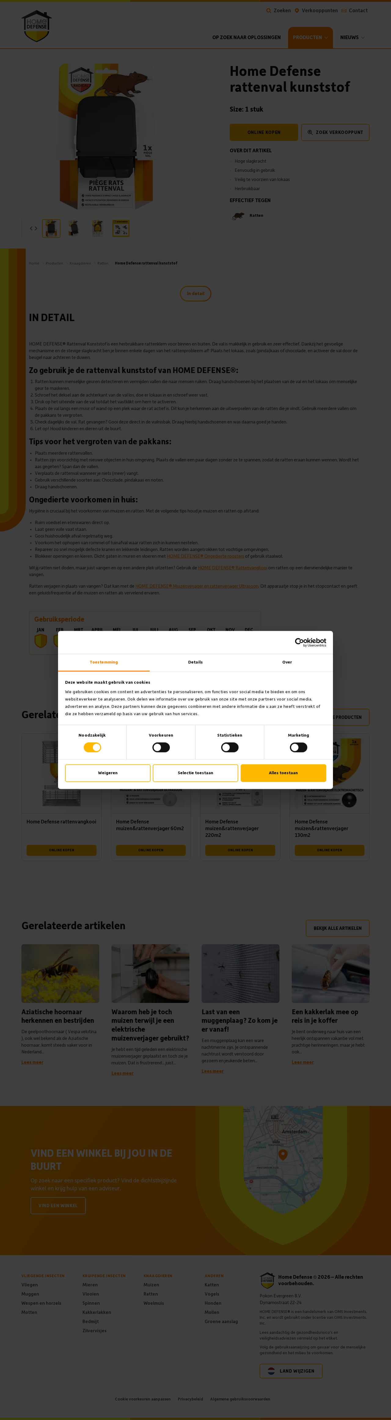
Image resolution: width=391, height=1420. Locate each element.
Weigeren (108, 773)
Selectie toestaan (195, 773)
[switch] (161, 748)
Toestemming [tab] (104, 662)
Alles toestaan (283, 773)
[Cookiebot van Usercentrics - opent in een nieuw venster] (299, 642)
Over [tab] (287, 662)
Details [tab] (195, 662)
